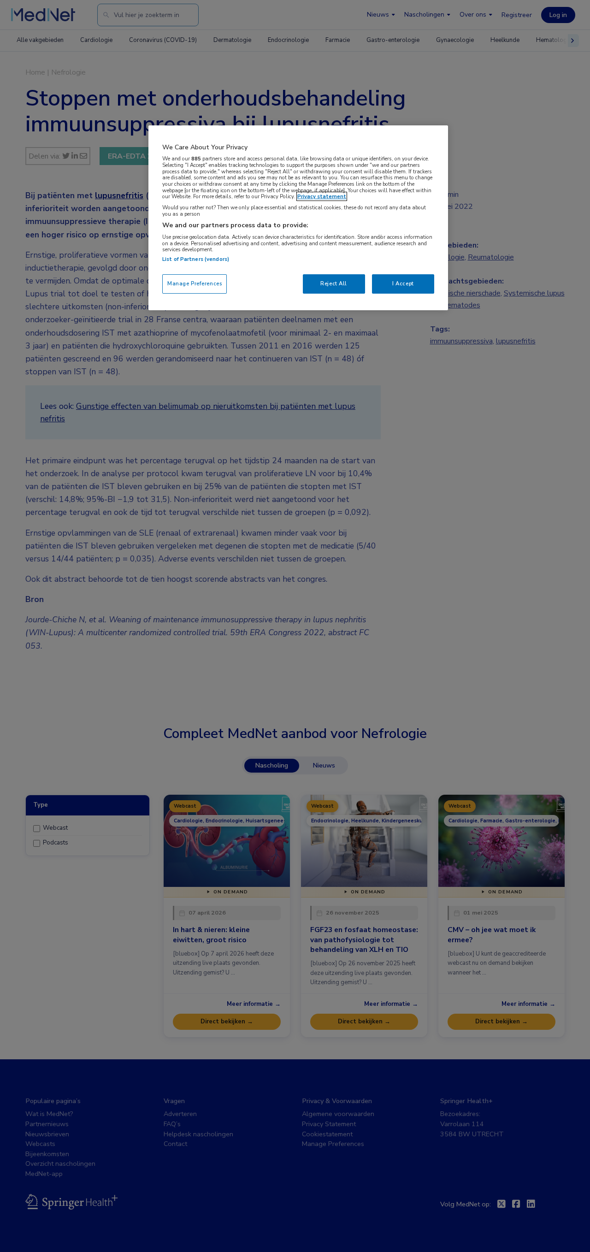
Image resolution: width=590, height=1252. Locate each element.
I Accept (403, 283)
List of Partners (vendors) (195, 259)
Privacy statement (321, 196)
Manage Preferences (194, 283)
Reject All (333, 283)
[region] (298, 217)
